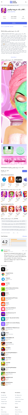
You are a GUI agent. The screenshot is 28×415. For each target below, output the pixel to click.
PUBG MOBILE (18, 401)
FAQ (2, 409)
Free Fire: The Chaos (19, 399)
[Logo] (13, 2)
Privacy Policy (18, 409)
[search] (26, 2)
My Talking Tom (18, 395)
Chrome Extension (5, 414)
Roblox (16, 403)
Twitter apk (3, 399)
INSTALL (14, 23)
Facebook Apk (4, 397)
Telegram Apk (4, 401)
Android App (3, 412)
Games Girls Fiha (11, 11)
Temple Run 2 (18, 397)
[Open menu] (1, 2)
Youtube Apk (4, 403)
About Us (17, 414)
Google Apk (3, 395)
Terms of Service (18, 412)
